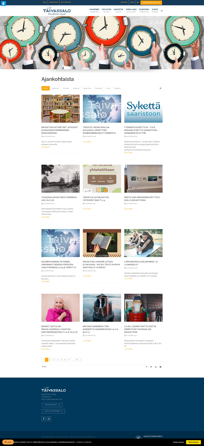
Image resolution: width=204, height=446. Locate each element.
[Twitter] (151, 367)
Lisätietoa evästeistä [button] (83, 442)
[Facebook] (146, 367)
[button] (3, 3)
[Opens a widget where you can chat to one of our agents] (8, 442)
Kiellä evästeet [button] (178, 442)
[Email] (160, 367)
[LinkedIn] (156, 367)
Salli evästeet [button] (193, 442)
